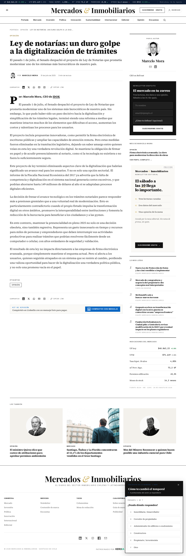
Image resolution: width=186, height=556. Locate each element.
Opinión (140, 20)
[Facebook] (99, 538)
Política (62, 20)
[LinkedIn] (155, 66)
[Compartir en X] (28, 87)
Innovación (76, 20)
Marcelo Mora (30, 75)
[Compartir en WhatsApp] (34, 87)
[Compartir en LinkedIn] (23, 87)
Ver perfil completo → (141, 160)
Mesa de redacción (85, 507)
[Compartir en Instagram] (44, 87)
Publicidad (117, 511)
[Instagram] (92, 538)
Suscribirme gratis (152, 129)
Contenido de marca (49, 507)
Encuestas (154, 20)
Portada (24, 20)
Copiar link (58, 87)
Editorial (125, 20)
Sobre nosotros (120, 503)
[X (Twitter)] (86, 538)
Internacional (111, 20)
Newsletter (45, 503)
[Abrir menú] (7, 10)
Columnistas (82, 503)
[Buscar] (164, 20)
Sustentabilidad (93, 20)
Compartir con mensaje (105, 309)
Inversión (50, 20)
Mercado (37, 20)
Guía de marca (119, 507)
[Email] (150, 66)
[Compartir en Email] (39, 87)
